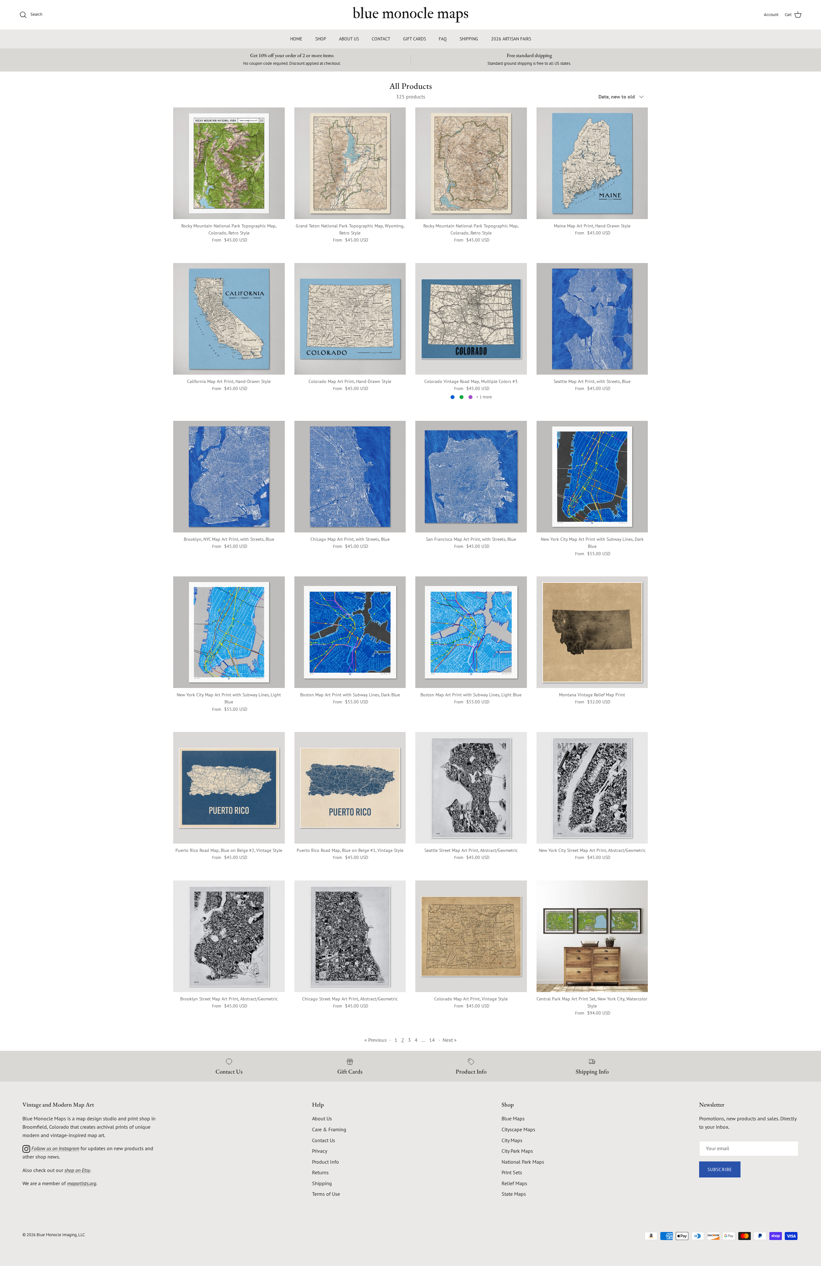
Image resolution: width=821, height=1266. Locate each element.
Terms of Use (326, 1194)
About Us (322, 1118)
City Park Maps (517, 1151)
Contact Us (323, 1140)
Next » (450, 1040)
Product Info (325, 1162)
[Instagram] (26, 1148)
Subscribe (719, 1169)
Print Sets (512, 1172)
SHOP (320, 39)
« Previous (375, 1040)
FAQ (443, 39)
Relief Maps (514, 1183)
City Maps (512, 1140)
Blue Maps (513, 1118)
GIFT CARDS (414, 39)
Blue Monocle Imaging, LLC (61, 1234)
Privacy (319, 1151)
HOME (296, 39)
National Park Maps (523, 1162)
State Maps (514, 1194)
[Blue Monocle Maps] (410, 14)
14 (432, 1040)
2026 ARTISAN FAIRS (511, 39)
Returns (320, 1172)
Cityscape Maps (518, 1129)
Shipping (322, 1183)
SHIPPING (469, 39)
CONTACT (381, 39)
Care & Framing (329, 1129)
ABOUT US (349, 39)
